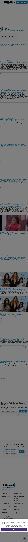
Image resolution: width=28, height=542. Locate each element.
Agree (14, 529)
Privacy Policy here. (19, 526)
